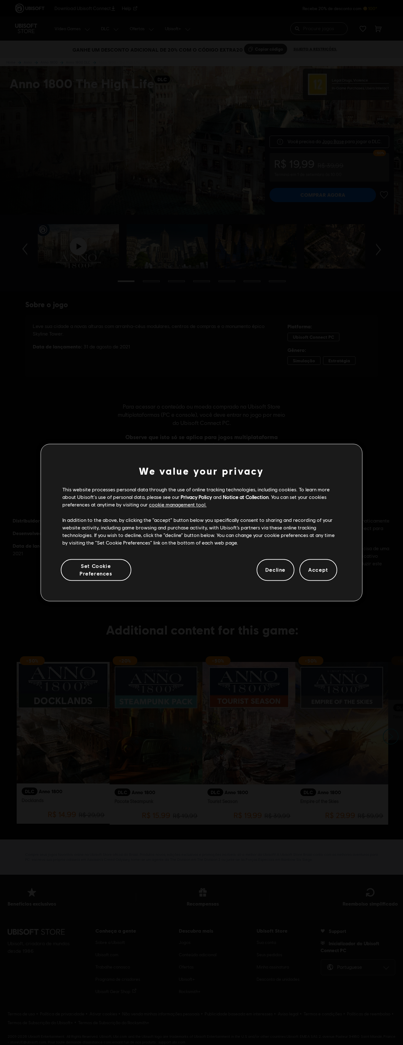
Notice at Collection (246, 497)
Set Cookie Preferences (96, 569)
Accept (318, 570)
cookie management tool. (178, 505)
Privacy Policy (196, 497)
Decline (275, 570)
